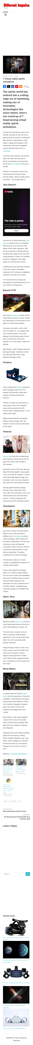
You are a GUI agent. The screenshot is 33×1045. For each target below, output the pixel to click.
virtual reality (13, 801)
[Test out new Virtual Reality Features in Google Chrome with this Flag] (8, 781)
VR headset (16, 164)
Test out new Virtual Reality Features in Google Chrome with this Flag (8, 788)
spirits (5, 801)
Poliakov (19, 387)
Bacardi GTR (15, 315)
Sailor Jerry (19, 622)
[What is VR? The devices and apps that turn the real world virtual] (8, 762)
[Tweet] (8, 86)
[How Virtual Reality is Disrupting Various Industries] (21, 762)
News (16, 76)
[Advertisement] (16, 35)
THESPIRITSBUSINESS (19, 754)
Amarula (5, 456)
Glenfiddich (17, 536)
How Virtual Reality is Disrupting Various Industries (21, 767)
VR (20, 801)
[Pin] (16, 86)
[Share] (4, 86)
